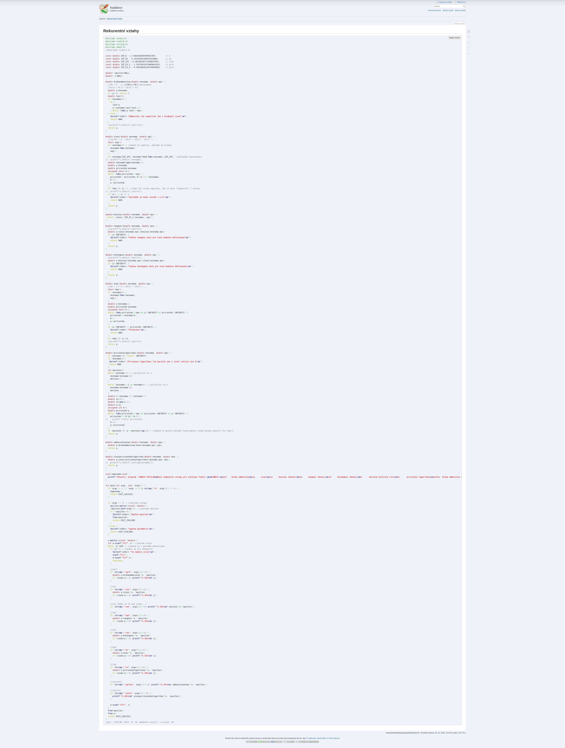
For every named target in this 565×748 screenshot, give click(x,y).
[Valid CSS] (301, 742)
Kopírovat (454, 38)
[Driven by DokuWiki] (313, 742)
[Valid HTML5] (288, 742)
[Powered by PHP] (276, 742)
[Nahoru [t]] (468, 54)
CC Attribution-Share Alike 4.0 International (322, 738)
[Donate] (264, 742)
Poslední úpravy (434, 10)
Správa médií (448, 10)
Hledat (464, 6)
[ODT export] (468, 48)
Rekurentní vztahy (114, 19)
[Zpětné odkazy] (468, 42)
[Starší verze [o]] (468, 37)
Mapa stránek (460, 10)
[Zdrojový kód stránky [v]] (468, 31)
